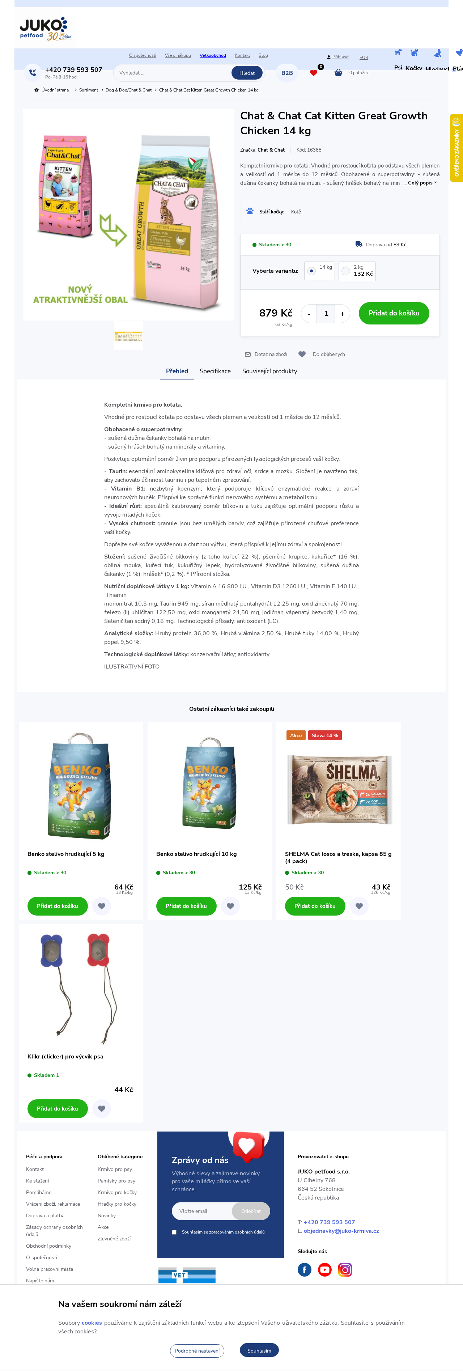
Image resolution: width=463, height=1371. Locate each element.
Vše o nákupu (178, 55)
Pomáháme (38, 1192)
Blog (263, 55)
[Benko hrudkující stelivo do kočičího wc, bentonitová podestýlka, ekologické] (81, 784)
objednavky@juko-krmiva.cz (341, 1231)
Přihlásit (340, 57)
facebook (304, 1270)
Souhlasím (259, 1350)
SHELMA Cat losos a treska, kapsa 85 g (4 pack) (338, 857)
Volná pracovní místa (49, 1269)
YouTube (325, 1270)
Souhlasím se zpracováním (223, 1232)
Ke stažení (37, 1180)
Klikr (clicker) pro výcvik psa (65, 1057)
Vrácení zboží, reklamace (53, 1204)
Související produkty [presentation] (269, 371)
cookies (92, 1323)
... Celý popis (418, 182)
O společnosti (142, 55)
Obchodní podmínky (48, 1246)
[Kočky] (414, 53)
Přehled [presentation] (177, 371)
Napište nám (40, 1280)
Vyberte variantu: (275, 271)
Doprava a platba (45, 1215)
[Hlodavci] (437, 54)
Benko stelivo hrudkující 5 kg (66, 854)
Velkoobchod (213, 55)
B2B (287, 73)
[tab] (177, 372)
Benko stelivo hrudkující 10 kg (196, 854)
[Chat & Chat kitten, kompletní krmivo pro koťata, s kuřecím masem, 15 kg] (128, 336)
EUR (364, 57)
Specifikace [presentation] (215, 371)
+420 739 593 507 (329, 1222)
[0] (313, 73)
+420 (73, 69)
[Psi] (398, 53)
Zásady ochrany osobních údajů (54, 1231)
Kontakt (242, 55)
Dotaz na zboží (271, 354)
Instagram (345, 1270)
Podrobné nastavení (197, 1350)
